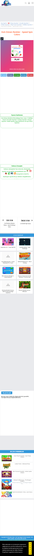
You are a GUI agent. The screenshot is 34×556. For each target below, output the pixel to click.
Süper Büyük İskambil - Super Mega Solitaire (22, 456)
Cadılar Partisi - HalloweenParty (22, 464)
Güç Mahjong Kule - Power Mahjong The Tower (8, 262)
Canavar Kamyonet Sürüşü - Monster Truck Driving (25, 276)
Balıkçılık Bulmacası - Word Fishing (24, 262)
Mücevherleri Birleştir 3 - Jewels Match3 (8, 276)
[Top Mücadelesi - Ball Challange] (25, 245)
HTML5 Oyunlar (5, 24)
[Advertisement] (17, 14)
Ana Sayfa (4, 23)
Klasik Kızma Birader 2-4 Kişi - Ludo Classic (22, 492)
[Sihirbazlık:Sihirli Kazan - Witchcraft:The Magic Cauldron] (8, 288)
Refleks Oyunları (27, 24)
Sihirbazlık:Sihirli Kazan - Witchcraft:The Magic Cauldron (8, 291)
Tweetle (4, 75)
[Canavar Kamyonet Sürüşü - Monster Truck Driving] (25, 274)
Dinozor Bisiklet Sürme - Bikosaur (25, 290)
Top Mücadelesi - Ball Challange (24, 248)
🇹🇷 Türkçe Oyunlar (13, 23)
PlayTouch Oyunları (16, 24)
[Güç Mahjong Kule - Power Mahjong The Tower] (8, 259)
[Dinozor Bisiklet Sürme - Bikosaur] (25, 288)
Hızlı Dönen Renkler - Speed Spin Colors (17, 33)
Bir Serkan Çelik (20, 538)
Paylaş (10, 75)
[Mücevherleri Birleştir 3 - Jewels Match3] (8, 274)
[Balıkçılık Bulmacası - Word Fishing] (25, 259)
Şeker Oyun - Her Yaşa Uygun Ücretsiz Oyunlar (19, 537)
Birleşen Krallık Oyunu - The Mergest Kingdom (22, 480)
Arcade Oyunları (24, 23)
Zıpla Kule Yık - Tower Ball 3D (8, 247)
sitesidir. (24, 538)
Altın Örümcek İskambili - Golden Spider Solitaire (22, 472)
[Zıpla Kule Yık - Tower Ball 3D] (8, 245)
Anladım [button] (30, 548)
